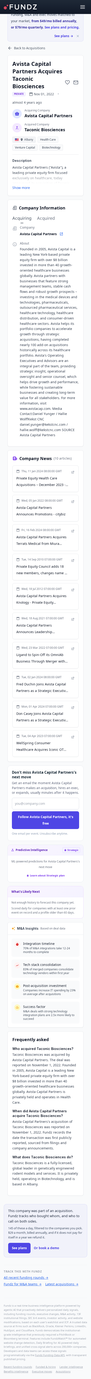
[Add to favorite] (67, 82)
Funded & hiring (46, 1366)
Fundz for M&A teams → (23, 1284)
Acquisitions (63, 1371)
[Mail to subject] (76, 82)
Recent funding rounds (18, 1366)
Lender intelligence (71, 1366)
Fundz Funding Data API (50, 1355)
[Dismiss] (78, 36)
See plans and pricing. (62, 27)
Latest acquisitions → (61, 1284)
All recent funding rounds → (26, 1277)
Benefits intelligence (16, 1371)
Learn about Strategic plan (47, 875)
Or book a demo (46, 1248)
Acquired (46, 218)
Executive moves (42, 1371)
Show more (21, 187)
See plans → (63, 36)
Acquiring (22, 218)
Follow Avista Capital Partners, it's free (45, 820)
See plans (19, 1248)
